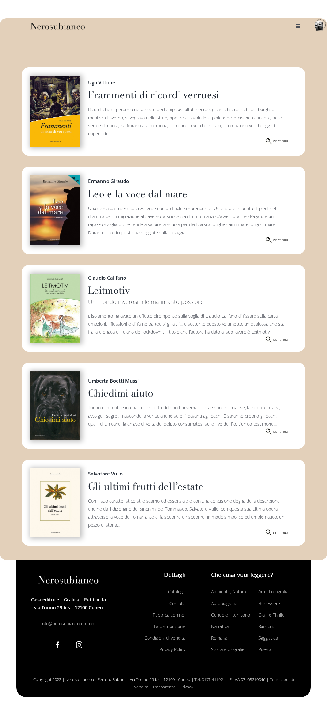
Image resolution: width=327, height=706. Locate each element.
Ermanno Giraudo (108, 181)
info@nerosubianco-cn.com (68, 623)
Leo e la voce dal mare (137, 193)
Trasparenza (164, 687)
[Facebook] (57, 645)
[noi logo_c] (320, 25)
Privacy (186, 687)
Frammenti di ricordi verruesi (153, 94)
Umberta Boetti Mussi (113, 380)
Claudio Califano (107, 278)
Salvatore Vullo (105, 473)
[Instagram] (79, 645)
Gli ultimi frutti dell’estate (145, 486)
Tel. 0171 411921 (209, 679)
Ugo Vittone (101, 82)
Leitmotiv (109, 290)
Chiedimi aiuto (120, 393)
